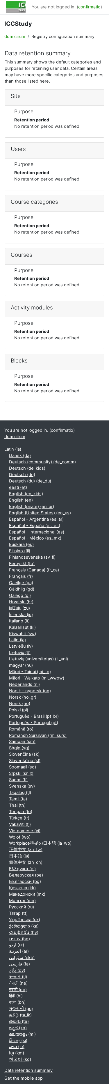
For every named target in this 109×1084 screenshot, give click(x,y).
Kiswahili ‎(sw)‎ (22, 633)
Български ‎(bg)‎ (25, 881)
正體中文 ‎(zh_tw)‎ (25, 849)
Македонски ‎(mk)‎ (27, 894)
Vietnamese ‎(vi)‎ (24, 830)
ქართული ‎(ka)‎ (24, 926)
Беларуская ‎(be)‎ (26, 875)
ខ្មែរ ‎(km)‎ (16, 1053)
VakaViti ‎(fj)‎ (20, 824)
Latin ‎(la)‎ (12, 449)
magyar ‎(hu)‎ (21, 665)
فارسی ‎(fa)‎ (19, 964)
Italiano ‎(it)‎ (19, 621)
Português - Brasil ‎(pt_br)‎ (34, 716)
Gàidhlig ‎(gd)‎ (21, 589)
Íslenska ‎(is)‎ (21, 614)
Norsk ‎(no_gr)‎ (22, 697)
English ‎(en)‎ (21, 500)
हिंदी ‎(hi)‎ (16, 996)
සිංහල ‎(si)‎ (18, 1040)
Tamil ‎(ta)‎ (18, 798)
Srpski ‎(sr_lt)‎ (21, 773)
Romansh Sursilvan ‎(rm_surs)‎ (38, 735)
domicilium (14, 36)
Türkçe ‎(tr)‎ (19, 818)
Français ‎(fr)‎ (21, 576)
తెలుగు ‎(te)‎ (19, 1021)
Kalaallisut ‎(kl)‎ (22, 627)
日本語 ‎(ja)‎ (19, 856)
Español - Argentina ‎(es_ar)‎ (36, 519)
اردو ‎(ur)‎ (16, 945)
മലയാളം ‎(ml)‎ (22, 1034)
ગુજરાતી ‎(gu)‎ (21, 1008)
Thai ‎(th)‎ (17, 805)
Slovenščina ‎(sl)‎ (24, 760)
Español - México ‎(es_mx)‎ (35, 538)
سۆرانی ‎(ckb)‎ (22, 957)
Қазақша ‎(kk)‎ (22, 887)
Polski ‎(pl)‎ (18, 710)
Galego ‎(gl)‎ (20, 595)
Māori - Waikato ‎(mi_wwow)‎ (36, 678)
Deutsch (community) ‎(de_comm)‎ (42, 461)
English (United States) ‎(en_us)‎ (40, 512)
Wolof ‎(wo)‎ (20, 837)
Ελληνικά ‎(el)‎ (22, 868)
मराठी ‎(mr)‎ (18, 989)
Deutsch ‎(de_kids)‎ (27, 468)
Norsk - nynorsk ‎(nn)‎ (30, 690)
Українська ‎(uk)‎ (24, 919)
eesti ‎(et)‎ (18, 487)
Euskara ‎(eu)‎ (21, 544)
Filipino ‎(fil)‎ (19, 550)
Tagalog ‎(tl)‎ (20, 792)
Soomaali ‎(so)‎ (22, 767)
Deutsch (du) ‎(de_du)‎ (30, 481)
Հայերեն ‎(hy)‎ (23, 932)
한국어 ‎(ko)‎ (20, 1059)
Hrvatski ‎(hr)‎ (21, 601)
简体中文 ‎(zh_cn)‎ (25, 862)
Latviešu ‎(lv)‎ (21, 646)
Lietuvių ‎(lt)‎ (20, 652)
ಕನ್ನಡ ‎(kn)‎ (18, 1027)
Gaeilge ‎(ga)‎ (21, 582)
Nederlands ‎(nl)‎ (24, 684)
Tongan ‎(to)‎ (20, 811)
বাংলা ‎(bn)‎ (17, 1002)
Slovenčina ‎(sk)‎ (24, 754)
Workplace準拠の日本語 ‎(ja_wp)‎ (40, 843)
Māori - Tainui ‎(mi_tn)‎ (30, 671)
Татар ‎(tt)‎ (18, 913)
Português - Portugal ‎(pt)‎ (33, 722)
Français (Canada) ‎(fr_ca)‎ (34, 570)
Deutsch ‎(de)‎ (22, 474)
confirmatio (89, 7)
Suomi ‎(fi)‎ (18, 779)
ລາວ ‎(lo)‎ (16, 1046)
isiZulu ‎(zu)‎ (19, 608)
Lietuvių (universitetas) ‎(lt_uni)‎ (38, 659)
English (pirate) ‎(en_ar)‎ (31, 506)
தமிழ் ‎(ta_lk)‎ (20, 1015)
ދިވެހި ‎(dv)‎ (17, 970)
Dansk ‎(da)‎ (20, 455)
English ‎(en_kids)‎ (26, 493)
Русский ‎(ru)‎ (21, 907)
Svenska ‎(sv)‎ (22, 786)
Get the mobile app (23, 1078)
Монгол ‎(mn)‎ (22, 900)
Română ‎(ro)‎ (21, 729)
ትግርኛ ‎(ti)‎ (18, 976)
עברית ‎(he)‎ (19, 938)
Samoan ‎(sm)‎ (22, 741)
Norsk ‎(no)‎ (19, 703)
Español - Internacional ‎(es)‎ (36, 532)
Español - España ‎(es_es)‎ (34, 525)
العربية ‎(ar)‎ (19, 951)
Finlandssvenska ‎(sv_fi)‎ (32, 557)
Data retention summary (28, 1070)
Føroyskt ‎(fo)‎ (22, 563)
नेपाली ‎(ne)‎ (18, 983)
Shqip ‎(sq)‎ (19, 747)
